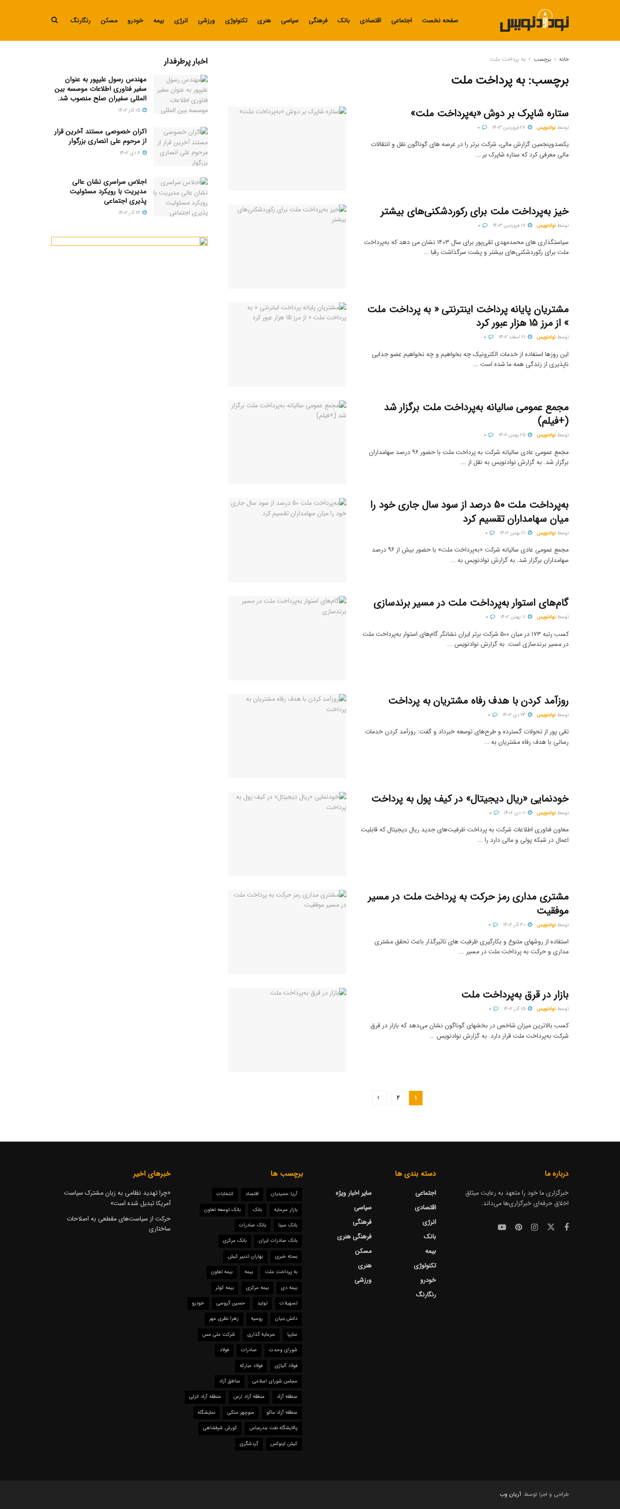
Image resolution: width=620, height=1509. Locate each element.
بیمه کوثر (225, 1288)
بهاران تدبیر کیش (245, 1256)
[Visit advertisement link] (129, 393)
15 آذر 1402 (515, 1009)
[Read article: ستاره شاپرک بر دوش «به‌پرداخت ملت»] (287, 149)
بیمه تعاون (221, 1272)
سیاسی (290, 20)
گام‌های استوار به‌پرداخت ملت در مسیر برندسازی (471, 602)
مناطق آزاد (229, 1381)
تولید (262, 1303)
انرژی (181, 20)
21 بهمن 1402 (513, 533)
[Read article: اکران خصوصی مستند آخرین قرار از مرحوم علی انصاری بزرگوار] (180, 146)
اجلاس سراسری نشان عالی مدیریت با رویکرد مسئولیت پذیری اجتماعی (108, 191)
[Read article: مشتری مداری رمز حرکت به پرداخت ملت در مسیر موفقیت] (287, 932)
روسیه (257, 1319)
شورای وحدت (283, 1350)
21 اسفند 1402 (512, 337)
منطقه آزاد (287, 1397)
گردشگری (249, 1444)
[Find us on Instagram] (534, 1227)
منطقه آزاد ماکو (281, 1412)
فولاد (224, 1350)
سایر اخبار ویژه (354, 1193)
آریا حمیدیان (284, 1194)
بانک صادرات (252, 1225)
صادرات (249, 1350)
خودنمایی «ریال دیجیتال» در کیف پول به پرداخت (470, 798)
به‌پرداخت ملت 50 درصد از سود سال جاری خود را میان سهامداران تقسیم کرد (469, 512)
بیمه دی (289, 1288)
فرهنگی (318, 20)
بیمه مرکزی (257, 1288)
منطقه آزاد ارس (249, 1397)
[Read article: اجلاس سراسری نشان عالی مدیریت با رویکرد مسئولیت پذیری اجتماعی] (180, 196)
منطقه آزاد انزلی (205, 1397)
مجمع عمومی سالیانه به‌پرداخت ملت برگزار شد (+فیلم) (476, 414)
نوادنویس (546, 128)
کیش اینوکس (284, 1444)
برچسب (542, 59)
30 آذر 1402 (515, 925)
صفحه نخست (440, 20)
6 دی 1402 (130, 153)
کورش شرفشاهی (220, 1428)
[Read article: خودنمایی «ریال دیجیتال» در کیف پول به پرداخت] (287, 834)
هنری (264, 20)
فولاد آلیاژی (286, 1366)
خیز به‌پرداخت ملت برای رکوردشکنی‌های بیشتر (475, 211)
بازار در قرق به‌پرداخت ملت (515, 994)
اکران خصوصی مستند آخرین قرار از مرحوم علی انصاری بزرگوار (100, 136)
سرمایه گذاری (261, 1334)
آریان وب (510, 1494)
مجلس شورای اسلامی (274, 1381)
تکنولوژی (236, 20)
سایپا (292, 1334)
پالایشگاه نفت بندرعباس (273, 1428)
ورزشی (206, 20)
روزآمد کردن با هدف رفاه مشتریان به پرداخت (478, 700)
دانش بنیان (286, 1319)
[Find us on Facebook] (566, 1227)
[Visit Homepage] (534, 20)
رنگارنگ (81, 20)
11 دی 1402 (515, 813)
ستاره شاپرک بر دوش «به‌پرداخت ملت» (490, 113)
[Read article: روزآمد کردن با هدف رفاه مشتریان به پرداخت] (287, 736)
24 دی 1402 (514, 715)
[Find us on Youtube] (502, 1227)
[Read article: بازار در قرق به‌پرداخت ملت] (287, 1030)
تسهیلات (288, 1303)
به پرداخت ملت (508, 59)
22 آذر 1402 (130, 213)
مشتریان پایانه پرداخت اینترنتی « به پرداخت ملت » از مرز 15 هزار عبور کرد (468, 316)
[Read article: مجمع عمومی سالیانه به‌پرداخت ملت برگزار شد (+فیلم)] (287, 442)
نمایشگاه (206, 1412)
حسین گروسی (231, 1303)
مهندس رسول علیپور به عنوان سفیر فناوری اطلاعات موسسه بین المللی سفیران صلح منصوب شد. (101, 89)
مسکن (109, 20)
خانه (564, 59)
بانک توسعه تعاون (222, 1210)
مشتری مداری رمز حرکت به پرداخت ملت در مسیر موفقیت (468, 903)
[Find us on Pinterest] (518, 1227)
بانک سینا (287, 1225)
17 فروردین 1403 (509, 226)
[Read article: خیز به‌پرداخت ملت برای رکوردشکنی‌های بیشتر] (287, 247)
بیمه (158, 20)
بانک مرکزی (234, 1241)
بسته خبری (286, 1256)
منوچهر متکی (240, 1412)
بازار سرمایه (285, 1210)
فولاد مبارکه (251, 1366)
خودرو (135, 20)
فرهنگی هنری (354, 1236)
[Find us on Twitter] (551, 1227)
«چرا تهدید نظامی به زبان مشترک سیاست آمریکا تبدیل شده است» (117, 1198)
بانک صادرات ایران (278, 1241)
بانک (344, 20)
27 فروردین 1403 (509, 128)
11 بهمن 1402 (513, 617)
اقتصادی (370, 20)
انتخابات (225, 1194)
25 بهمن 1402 (512, 435)
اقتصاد (252, 1194)
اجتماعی (401, 20)
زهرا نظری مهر (224, 1319)
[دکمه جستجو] (54, 20)
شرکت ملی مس (218, 1334)
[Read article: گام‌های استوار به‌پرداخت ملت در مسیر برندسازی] (287, 638)
